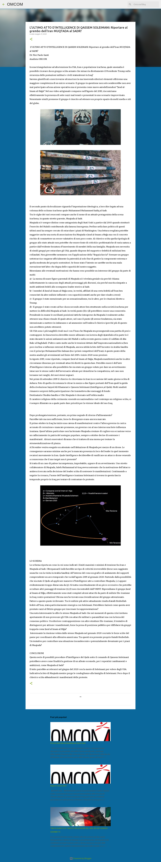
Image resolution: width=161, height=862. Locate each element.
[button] (31, 39)
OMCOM (15, 4)
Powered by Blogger (82, 858)
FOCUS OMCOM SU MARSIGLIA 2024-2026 (67, 743)
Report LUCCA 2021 (58, 786)
